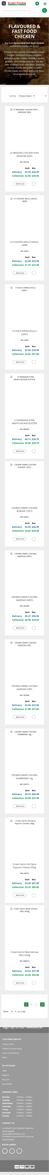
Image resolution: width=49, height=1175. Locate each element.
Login (4, 1070)
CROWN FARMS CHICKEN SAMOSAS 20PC (24, 688)
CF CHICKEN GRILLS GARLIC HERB (24, 243)
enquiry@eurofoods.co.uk (13, 1134)
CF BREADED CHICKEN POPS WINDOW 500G (24, 154)
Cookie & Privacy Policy (12, 1048)
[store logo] (15, 3)
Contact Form (8, 1044)
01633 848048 (8, 1131)
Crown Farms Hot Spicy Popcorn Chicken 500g (24, 866)
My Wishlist (7, 1084)
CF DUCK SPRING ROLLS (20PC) (24, 332)
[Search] (44, 10)
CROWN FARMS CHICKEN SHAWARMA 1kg (24, 777)
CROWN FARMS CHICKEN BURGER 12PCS (24, 509)
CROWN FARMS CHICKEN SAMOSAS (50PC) (24, 598)
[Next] (42, 1004)
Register (5, 1075)
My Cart (5, 1079)
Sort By (13, 96)
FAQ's (4, 1057)
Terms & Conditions (10, 1053)
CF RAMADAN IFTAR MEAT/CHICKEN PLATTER (24, 422)
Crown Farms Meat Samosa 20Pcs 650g (24, 953)
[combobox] (24, 10)
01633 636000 (8, 1139)
